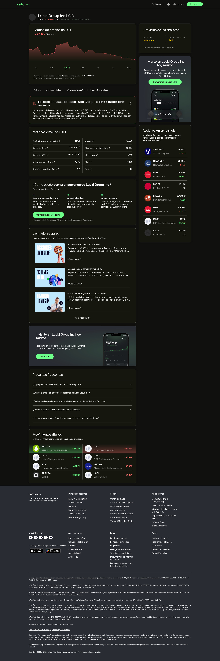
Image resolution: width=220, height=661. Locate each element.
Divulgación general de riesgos (40, 630)
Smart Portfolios (159, 553)
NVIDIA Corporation (77, 499)
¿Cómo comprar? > (76, 90)
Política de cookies (118, 538)
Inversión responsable (162, 505)
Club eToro (157, 546)
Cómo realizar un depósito (122, 502)
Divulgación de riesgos (120, 549)
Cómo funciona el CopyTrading (160, 500)
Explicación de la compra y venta (164, 517)
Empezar (44, 356)
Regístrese (194, 4)
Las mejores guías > (99, 90)
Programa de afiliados (162, 542)
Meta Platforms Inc (77, 510)
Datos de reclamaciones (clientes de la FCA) (121, 564)
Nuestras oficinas (76, 549)
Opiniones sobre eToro (78, 542)
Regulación (115, 546)
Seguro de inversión (161, 549)
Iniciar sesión (178, 4)
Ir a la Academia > (83, 318)
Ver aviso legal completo (62, 619)
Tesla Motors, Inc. (76, 514)
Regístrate (37, 76)
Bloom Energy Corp (77, 517)
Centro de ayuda (117, 499)
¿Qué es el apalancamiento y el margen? (164, 510)
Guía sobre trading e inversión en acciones (86, 293)
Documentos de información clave (122, 558)
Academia (87, 220)
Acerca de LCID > (53, 90)
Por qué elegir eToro (77, 538)
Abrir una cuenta (117, 510)
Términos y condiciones (121, 553)
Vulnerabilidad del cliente (121, 521)
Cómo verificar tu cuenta (121, 514)
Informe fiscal (158, 522)
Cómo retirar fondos (119, 506)
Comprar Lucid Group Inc (165, 82)
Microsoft (72, 506)
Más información (74, 259)
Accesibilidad (74, 553)
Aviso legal (73, 557)
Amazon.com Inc (76, 502)
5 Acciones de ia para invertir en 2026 (84, 269)
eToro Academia (159, 526)
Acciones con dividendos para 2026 (83, 244)
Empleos (72, 546)
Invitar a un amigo (160, 538)
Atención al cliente (118, 517)
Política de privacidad (119, 542)
